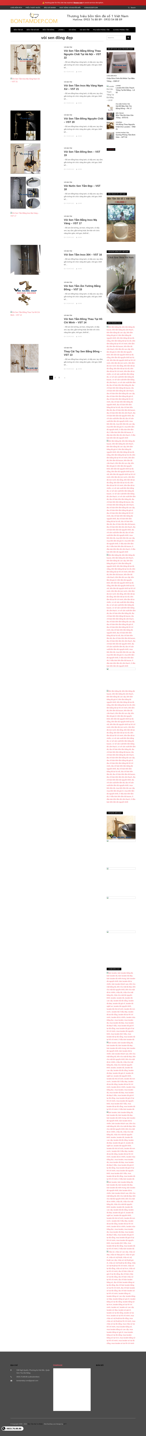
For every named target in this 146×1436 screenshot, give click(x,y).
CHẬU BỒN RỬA (16, 7)
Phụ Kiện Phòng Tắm (101, 30)
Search (133, 7)
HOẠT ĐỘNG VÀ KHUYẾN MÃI (69, 7)
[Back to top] (140, 1430)
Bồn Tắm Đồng (48, 30)
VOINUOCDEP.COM (91, 7)
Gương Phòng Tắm (121, 30)
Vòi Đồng (72, 30)
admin (80, 71)
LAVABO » (61, 30)
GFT (65, 1424)
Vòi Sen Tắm (84, 30)
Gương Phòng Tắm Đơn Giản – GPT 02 (125, 136)
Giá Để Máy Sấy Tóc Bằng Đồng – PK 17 (124, 107)
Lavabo (118, 85)
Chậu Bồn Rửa (112, 76)
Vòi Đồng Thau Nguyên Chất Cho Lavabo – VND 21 (126, 127)
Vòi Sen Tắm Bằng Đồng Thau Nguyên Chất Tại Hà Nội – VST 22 (82, 54)
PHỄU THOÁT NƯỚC (33, 7)
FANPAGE (111, 149)
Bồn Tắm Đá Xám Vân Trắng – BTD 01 (124, 116)
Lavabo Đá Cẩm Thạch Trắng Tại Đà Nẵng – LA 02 (125, 90)
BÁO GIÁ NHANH (50, 7)
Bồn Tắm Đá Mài (33, 30)
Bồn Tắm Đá (18, 30)
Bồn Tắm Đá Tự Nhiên (35, 1424)
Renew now (78, 3)
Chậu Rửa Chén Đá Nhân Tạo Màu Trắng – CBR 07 (121, 79)
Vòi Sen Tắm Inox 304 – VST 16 (83, 254)
